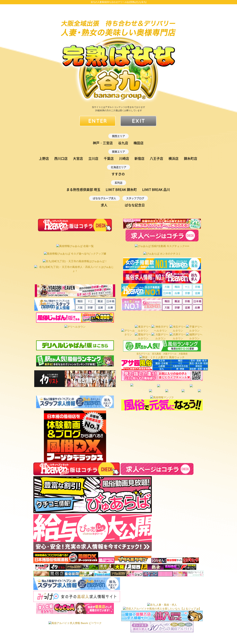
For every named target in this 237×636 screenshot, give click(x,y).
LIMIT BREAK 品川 (156, 189)
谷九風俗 (156, 353)
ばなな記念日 (135, 205)
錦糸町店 (190, 158)
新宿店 (139, 158)
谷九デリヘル (143, 353)
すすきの (118, 173)
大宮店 (78, 158)
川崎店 (124, 158)
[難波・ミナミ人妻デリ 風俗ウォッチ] (162, 357)
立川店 (93, 158)
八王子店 (156, 158)
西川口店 (61, 158)
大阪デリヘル (169, 353)
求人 (104, 205)
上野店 (44, 158)
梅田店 (138, 142)
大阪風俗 (183, 353)
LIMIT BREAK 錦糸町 (121, 189)
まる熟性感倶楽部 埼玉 (83, 189)
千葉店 (109, 158)
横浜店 (173, 158)
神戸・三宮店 (103, 142)
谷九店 (123, 142)
